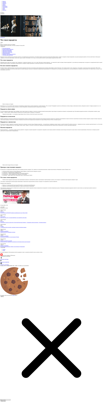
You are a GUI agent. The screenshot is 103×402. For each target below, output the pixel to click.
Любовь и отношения (4, 231)
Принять (2, 296)
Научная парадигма (6, 53)
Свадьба (1, 226)
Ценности (4, 3)
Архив (4, 250)
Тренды (4, 4)
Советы (4, 249)
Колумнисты (5, 6)
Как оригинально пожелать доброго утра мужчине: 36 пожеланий (12, 246)
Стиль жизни (5, 7)
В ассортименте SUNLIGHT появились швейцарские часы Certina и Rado (13, 212)
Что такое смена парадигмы (8, 55)
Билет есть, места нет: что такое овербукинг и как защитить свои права (13, 217)
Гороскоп (4, 2)
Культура (2, 221)
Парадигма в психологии (7, 51)
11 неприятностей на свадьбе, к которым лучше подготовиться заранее (13, 227)
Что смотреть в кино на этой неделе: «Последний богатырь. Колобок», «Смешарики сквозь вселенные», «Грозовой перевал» (23, 222)
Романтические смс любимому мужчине (7, 232)
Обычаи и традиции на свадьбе (6, 240)
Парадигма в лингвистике (7, 52)
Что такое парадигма (6, 48)
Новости (4, 1)
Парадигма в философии (7, 50)
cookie (13, 295)
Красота (4, 5)
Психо (4, 8)
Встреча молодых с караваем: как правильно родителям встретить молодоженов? (15, 241)
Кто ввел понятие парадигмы (8, 49)
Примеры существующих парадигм (9, 54)
